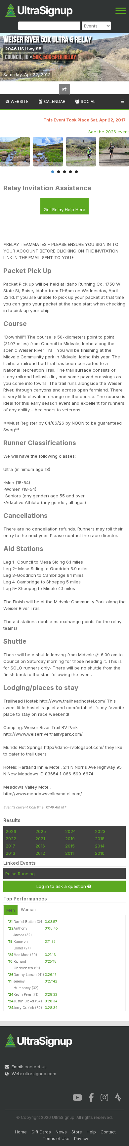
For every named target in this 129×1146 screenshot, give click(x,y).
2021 (40, 838)
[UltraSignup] (38, 10)
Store (76, 1131)
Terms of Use (56, 1138)
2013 (10, 853)
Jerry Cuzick (24, 1008)
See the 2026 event (108, 131)
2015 (70, 845)
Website (19, 101)
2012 (40, 853)
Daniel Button (25, 922)
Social (88, 101)
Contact (108, 1131)
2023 (100, 831)
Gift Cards (41, 1131)
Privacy (81, 1138)
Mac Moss (21, 955)
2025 (40, 831)
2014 (100, 845)
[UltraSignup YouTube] (77, 1097)
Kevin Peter (22, 994)
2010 (100, 853)
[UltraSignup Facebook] (91, 1097)
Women (28, 909)
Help (91, 1131)
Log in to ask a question (61, 886)
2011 (69, 853)
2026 (11, 831)
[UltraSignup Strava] (118, 1097)
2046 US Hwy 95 (23, 48)
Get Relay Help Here (64, 209)
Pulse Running (20, 873)
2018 (100, 838)
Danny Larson (25, 975)
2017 (10, 845)
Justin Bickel (24, 1001)
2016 (40, 845)
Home (21, 1131)
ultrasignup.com (39, 1073)
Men (10, 910)
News (61, 1131)
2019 (70, 838)
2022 (11, 838)
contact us (35, 1066)
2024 (70, 831)
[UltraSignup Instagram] (104, 1097)
